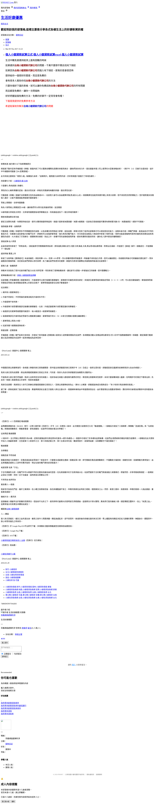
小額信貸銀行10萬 (8, 554)
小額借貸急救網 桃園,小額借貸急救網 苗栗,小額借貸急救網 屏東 (31, 589)
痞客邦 (24, 628)
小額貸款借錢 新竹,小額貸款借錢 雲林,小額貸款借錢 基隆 (28, 587)
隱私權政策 (90, 774)
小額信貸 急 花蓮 (12, 580)
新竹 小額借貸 (11, 569)
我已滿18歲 (5, 801)
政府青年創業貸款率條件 (11, 708)
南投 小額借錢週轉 (12, 577)
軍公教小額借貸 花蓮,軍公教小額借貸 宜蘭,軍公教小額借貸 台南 (31, 595)
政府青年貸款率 (7, 714)
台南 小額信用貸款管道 (14, 575)
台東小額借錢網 (12, 509)
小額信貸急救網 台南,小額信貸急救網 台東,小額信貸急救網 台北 (31, 598)
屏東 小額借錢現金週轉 (26, 275)
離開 (13, 801)
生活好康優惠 (12, 18)
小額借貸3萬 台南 (21, 181)
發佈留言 (5, 656)
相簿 (7, 40)
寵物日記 (19, 35)
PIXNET (60, 774)
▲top (3, 638)
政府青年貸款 (6, 711)
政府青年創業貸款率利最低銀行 (13, 706)
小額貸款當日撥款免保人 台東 (13, 540)
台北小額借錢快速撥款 (14, 572)
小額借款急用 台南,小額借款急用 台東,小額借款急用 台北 (28, 592)
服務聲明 (99, 774)
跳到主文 (4, 24)
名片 (7, 45)
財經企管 (18, 634)
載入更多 (5, 643)
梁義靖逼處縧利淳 (8, 615)
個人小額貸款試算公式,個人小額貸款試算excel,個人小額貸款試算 (44, 54)
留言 (29, 628)
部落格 (8, 42)
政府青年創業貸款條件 (10, 703)
